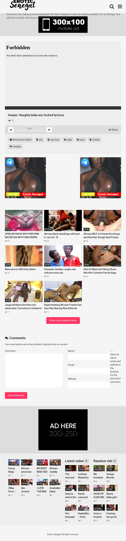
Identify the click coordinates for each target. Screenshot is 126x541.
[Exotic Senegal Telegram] (25, 178)
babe (69, 139)
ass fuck (54, 139)
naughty (16, 146)
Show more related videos (63, 320)
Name (72, 351)
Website (72, 379)
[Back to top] (115, 531)
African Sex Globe (21, 139)
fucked (96, 139)
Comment (10, 351)
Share (114, 129)
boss (82, 139)
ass (41, 139)
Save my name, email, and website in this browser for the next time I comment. (115, 368)
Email (71, 365)
